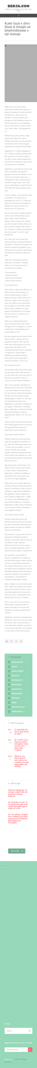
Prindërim (16, 694)
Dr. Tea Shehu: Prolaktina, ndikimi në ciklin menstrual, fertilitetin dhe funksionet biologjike (18, 818)
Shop (13, 702)
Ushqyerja (17, 711)
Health (15, 676)
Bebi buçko (17, 662)
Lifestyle (16, 689)
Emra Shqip (17, 671)
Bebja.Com (9, 1059)
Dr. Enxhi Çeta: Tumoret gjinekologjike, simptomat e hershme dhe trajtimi (21, 745)
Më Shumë (15, 851)
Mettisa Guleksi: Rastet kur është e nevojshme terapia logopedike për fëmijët (21, 761)
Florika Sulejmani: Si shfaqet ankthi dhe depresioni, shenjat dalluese (18, 793)
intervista (17, 680)
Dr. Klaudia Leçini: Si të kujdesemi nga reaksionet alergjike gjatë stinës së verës (18, 805)
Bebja (14, 667)
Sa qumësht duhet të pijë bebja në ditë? (21, 732)
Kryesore (16, 685)
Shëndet (15, 698)
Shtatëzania (18, 707)
